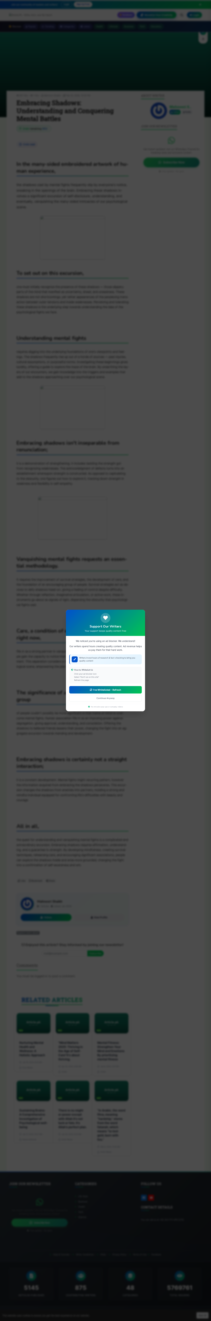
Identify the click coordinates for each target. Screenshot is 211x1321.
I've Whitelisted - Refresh (107, 689)
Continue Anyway (105, 698)
